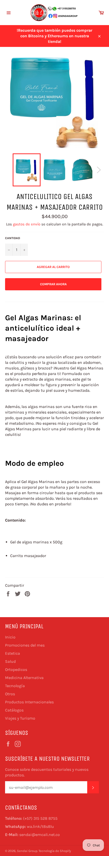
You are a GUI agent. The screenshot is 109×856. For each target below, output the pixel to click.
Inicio (10, 637)
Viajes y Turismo (20, 718)
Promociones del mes (25, 645)
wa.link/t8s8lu (40, 826)
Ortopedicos (16, 669)
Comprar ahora (53, 284)
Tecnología (15, 685)
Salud (10, 661)
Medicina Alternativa (24, 677)
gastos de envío (26, 224)
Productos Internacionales (29, 702)
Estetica (12, 653)
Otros (10, 693)
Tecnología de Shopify (55, 851)
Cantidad (12, 238)
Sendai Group (27, 851)
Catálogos (14, 710)
